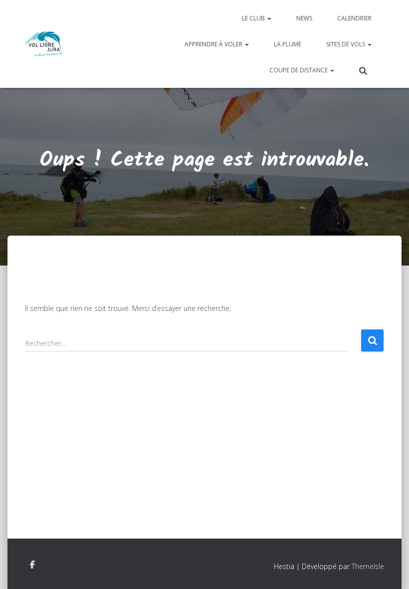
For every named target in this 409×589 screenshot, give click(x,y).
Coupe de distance (299, 70)
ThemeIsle (368, 566)
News (304, 18)
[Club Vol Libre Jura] (43, 43)
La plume (287, 44)
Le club (254, 18)
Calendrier (354, 18)
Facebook (32, 565)
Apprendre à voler (214, 44)
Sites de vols (346, 44)
